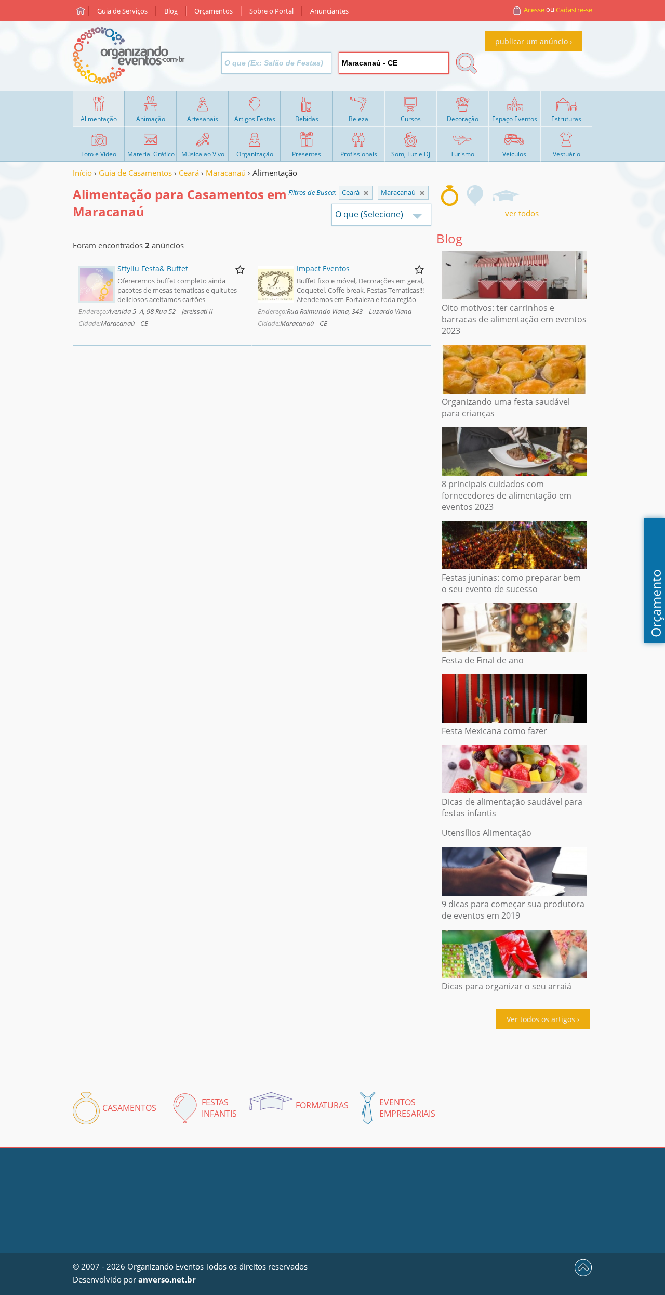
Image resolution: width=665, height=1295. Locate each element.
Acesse (534, 10)
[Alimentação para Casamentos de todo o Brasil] (366, 193)
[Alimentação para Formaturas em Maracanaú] (505, 195)
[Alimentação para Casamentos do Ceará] (422, 193)
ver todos (522, 213)
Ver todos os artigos (541, 1019)
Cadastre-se (574, 10)
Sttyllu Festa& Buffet (152, 268)
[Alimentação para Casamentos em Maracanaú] (449, 195)
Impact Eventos (323, 268)
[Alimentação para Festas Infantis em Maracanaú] (475, 195)
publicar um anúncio (531, 41)
